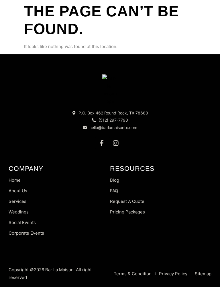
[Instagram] (115, 143)
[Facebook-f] (101, 143)
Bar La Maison (59, 269)
